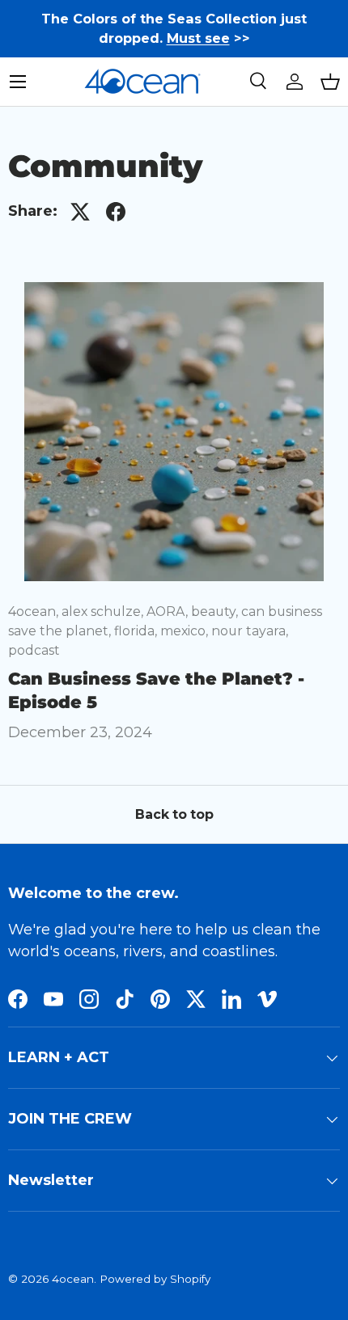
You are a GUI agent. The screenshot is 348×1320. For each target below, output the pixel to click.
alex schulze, (104, 611)
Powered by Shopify (155, 1278)
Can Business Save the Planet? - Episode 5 (156, 690)
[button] (330, 81)
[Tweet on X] (80, 212)
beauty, (216, 611)
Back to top (174, 814)
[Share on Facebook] (116, 212)
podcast (34, 650)
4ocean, (35, 611)
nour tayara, (249, 631)
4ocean (73, 1278)
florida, (137, 631)
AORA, (168, 611)
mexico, (185, 631)
